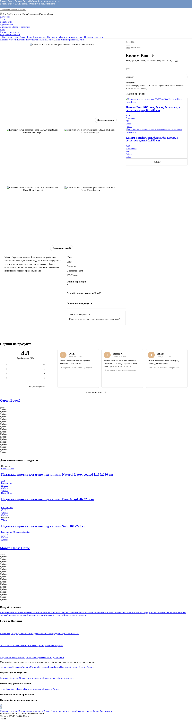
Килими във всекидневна (75, 615)
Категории (12, 39)
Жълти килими (72, 612)
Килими (50, 39)
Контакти (4, 678)
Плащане (47, 678)
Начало (3, 39)
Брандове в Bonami (15, 689)
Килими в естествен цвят (53, 612)
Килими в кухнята (36, 615)
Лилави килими (113, 612)
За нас (3, 689)
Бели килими (86, 612)
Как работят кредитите (63, 678)
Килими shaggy (141, 612)
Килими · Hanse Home (18, 612)
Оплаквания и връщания (31, 678)
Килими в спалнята (54, 615)
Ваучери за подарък (33, 689)
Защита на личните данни (63, 711)
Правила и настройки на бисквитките (94, 711)
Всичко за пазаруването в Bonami (34, 711)
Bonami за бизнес (51, 689)
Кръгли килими (156, 612)
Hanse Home (35, 612)
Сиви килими (127, 612)
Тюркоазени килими (17, 615)
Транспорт (14, 678)
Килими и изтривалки (28, 39)
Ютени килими (171, 612)
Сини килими (99, 612)
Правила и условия (9, 711)
